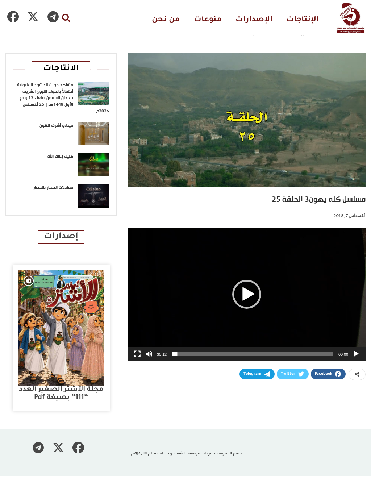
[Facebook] (13, 16)
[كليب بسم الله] (93, 164)
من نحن (166, 20)
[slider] (252, 354)
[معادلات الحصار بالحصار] (93, 196)
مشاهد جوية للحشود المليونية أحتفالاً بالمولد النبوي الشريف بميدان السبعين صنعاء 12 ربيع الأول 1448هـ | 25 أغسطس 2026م (63, 98)
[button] (246, 294)
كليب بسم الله (60, 157)
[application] (247, 294)
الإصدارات (253, 20)
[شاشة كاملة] (137, 354)
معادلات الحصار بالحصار (53, 188)
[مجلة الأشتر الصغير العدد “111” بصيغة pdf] (61, 328)
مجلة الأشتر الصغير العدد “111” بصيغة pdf (61, 394)
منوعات (208, 20)
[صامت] (149, 354)
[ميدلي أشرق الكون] (93, 134)
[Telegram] (53, 16)
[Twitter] (33, 16)
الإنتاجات (302, 20)
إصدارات (61, 236)
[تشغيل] (356, 354)
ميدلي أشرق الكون (56, 126)
